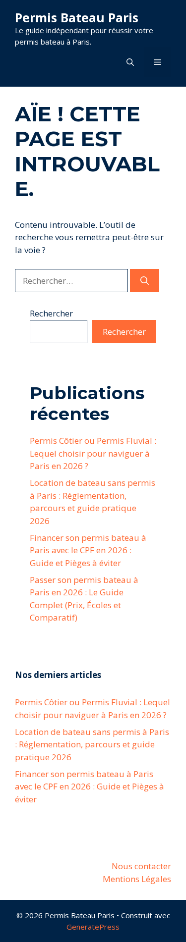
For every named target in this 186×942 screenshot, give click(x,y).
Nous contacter (141, 866)
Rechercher (51, 313)
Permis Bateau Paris (76, 17)
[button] (130, 62)
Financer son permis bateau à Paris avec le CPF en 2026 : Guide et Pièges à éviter (88, 550)
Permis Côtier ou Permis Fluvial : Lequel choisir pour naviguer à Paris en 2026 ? (93, 453)
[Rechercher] (144, 281)
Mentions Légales (137, 879)
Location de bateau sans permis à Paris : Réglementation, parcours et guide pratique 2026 (92, 744)
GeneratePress (93, 927)
